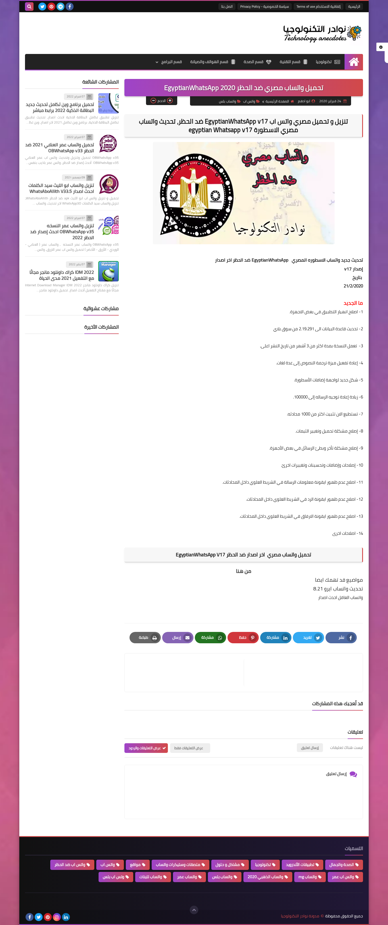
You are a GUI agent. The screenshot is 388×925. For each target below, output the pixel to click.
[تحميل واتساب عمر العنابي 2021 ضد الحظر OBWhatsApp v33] (108, 144)
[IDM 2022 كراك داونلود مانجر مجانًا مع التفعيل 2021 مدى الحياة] (108, 271)
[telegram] (60, 7)
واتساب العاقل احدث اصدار (340, 597)
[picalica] (75, 917)
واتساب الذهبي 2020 (265, 876)
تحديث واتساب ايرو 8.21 (338, 588)
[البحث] (29, 6)
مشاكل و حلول (228, 864)
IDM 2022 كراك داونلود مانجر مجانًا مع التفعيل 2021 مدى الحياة (62, 275)
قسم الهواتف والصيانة (209, 61)
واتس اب (249, 101)
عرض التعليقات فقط (188, 748)
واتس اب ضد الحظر (70, 864)
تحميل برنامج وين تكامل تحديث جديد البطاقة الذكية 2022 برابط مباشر (60, 107)
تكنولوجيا (323, 61)
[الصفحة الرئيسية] (354, 62)
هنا (239, 571)
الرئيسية (354, 6)
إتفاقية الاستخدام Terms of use (319, 6)
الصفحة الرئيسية (277, 101)
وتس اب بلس (113, 876)
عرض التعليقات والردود (145, 748)
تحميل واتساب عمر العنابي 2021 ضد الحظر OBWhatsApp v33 (59, 147)
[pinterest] (51, 7)
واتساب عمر (187, 876)
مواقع (135, 864)
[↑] (194, 910)
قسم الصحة (253, 61)
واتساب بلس (227, 101)
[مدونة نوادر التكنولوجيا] (322, 33)
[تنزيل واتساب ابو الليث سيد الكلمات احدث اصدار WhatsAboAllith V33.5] (108, 184)
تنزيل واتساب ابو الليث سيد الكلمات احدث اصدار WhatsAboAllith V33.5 (61, 188)
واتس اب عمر (343, 876)
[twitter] (42, 7)
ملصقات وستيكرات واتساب (178, 864)
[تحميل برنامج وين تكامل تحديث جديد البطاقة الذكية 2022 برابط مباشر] (108, 103)
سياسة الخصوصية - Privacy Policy (264, 6)
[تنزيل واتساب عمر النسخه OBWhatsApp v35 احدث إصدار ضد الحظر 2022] (108, 225)
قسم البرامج (171, 61)
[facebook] (70, 7)
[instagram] (57, 917)
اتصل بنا (227, 6)
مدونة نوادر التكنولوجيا (300, 916)
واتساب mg (308, 876)
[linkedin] (66, 917)
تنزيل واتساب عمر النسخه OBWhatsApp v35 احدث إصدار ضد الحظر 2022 (62, 231)
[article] (187, 672)
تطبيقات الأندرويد (300, 864)
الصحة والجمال (341, 864)
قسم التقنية (290, 61)
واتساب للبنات (150, 876)
